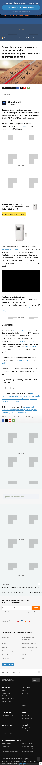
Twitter (21, 88)
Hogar (4, 643)
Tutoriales (5, 647)
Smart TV (5, 654)
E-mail (28, 88)
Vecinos (6, 38)
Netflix (28, 38)
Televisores (5, 638)
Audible (5, 363)
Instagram (21, 621)
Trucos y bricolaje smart (29, 647)
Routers (24, 654)
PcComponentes (33, 417)
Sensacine (25, 703)
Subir (35, 680)
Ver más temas (8, 664)
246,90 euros (20, 126)
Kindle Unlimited (26, 360)
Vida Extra (25, 693)
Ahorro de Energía (8, 651)
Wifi (23, 658)
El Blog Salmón (26, 728)
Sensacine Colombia (28, 749)
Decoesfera (5, 731)
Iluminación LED (27, 651)
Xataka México (6, 743)
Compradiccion (7, 733)
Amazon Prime (19, 330)
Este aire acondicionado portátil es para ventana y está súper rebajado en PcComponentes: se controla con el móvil (22, 587)
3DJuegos (25, 690)
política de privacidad (28, 612)
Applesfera (5, 696)
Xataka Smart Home (8, 698)
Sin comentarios (9, 88)
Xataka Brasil (6, 746)
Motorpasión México (28, 751)
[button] (14, 102)
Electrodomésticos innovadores (28, 639)
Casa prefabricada (17, 38)
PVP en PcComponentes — (13, 214)
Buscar (39, 672)
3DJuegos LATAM (27, 743)
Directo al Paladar (7, 715)
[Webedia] (8, 681)
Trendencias (6, 728)
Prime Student (30, 347)
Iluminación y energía (29, 643)
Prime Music (30, 341)
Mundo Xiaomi (6, 701)
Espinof (24, 706)
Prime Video (19, 341)
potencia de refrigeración (12, 249)
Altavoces (35, 38)
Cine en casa (6, 658)
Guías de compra (8, 15)
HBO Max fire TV (21, 593)
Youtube (17, 621)
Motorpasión (25, 715)
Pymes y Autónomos (28, 731)
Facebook (17, 88)
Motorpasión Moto (27, 718)
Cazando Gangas (22, 15)
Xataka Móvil (6, 693)
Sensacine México (27, 746)
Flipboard (24, 88)
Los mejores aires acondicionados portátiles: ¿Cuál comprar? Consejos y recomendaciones (19, 410)
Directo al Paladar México (10, 751)
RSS (25, 621)
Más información (23, 763)
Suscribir (36, 608)
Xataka (4, 690)
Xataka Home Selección (16, 417)
